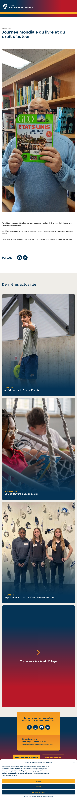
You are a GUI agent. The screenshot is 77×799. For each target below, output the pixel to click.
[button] (74, 762)
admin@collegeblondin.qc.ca (32, 744)
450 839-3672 (48, 744)
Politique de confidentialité (45, 796)
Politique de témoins (30, 796)
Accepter (39, 781)
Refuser (38, 786)
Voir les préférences (38, 792)
